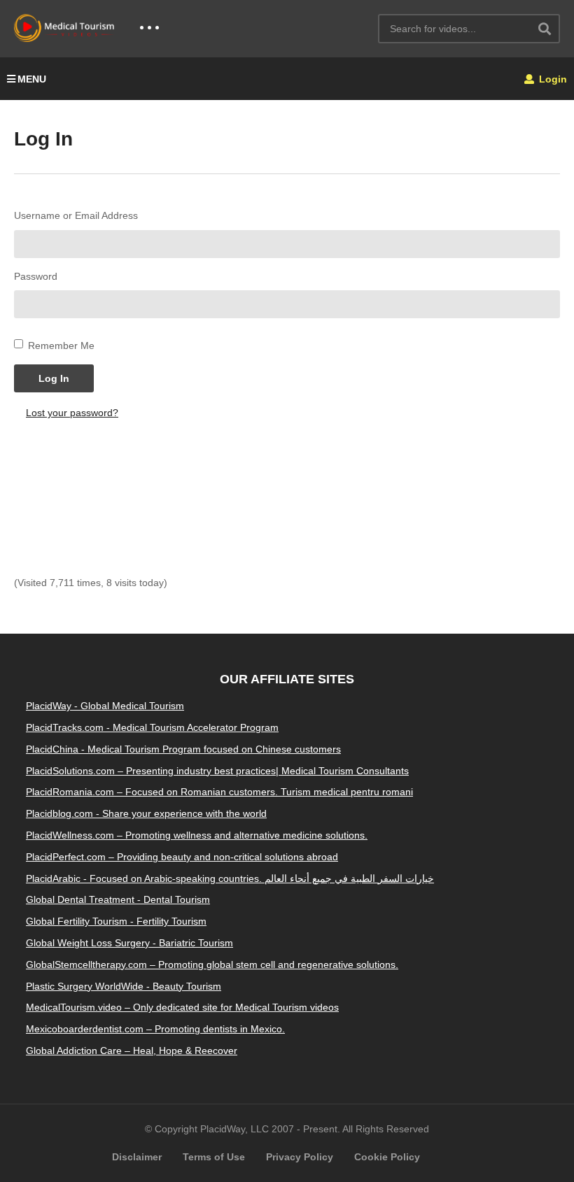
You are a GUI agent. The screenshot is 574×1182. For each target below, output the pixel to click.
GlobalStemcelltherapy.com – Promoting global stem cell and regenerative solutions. (212, 964)
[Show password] (555, 304)
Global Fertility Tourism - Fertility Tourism (116, 921)
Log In (53, 378)
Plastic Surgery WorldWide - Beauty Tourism (123, 986)
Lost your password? (72, 412)
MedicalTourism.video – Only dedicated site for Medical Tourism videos (182, 1007)
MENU (32, 79)
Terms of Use (214, 1156)
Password (35, 276)
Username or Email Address (76, 215)
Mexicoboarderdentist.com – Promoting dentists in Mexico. (155, 1028)
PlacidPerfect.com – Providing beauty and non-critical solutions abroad (182, 856)
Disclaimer (137, 1156)
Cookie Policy (387, 1156)
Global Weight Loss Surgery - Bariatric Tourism (129, 942)
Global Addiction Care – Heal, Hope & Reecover (131, 1050)
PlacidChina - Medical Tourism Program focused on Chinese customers (183, 749)
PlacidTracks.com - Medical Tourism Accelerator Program (152, 727)
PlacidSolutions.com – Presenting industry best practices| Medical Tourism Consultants (217, 770)
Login (551, 79)
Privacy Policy (299, 1156)
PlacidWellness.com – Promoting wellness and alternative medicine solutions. (197, 835)
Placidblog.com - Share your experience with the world (146, 813)
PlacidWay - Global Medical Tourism (105, 705)
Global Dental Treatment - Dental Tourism (118, 899)
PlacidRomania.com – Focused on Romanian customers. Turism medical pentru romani (219, 791)
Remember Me (61, 345)
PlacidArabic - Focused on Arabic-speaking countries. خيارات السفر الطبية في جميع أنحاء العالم (230, 878)
